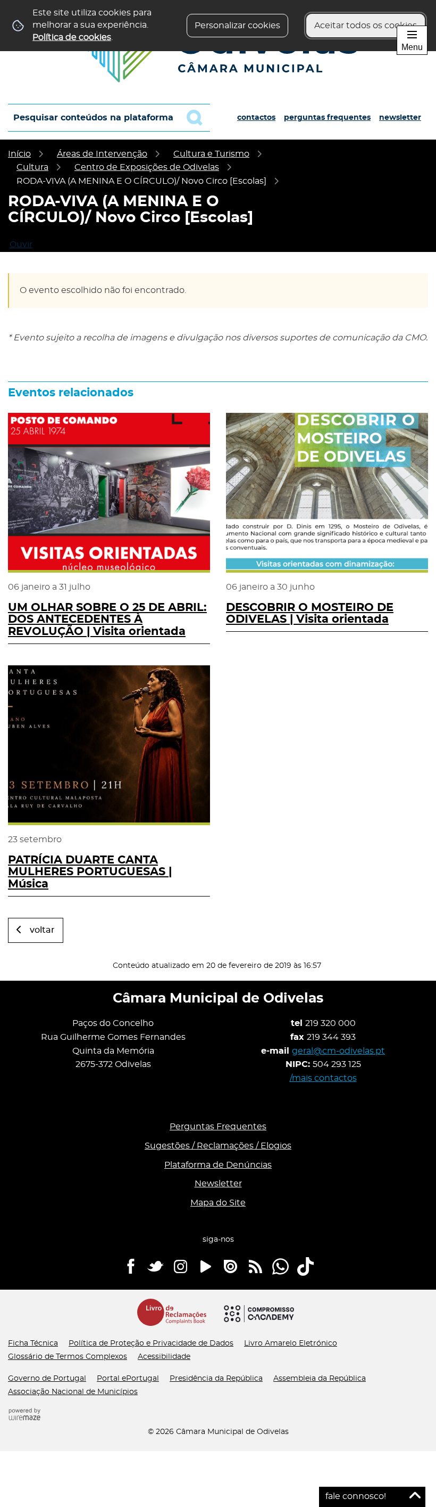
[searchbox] (109, 117)
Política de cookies (71, 37)
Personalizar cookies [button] (237, 25)
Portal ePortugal (128, 1378)
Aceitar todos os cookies (365, 25)
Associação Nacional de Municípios (73, 1392)
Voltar (42, 930)
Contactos (256, 117)
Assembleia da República (319, 1378)
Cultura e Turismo (211, 154)
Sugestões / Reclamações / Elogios (218, 1146)
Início (19, 154)
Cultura (32, 167)
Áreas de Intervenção (102, 154)
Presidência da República (216, 1378)
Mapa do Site (218, 1203)
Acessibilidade (164, 1357)
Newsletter (400, 117)
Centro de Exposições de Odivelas (146, 167)
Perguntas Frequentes (327, 117)
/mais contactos (323, 1078)
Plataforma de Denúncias (218, 1165)
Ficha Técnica (33, 1343)
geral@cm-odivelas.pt (338, 1051)
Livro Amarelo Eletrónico (290, 1343)
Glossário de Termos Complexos (67, 1357)
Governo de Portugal (47, 1378)
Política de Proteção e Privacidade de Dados (151, 1343)
